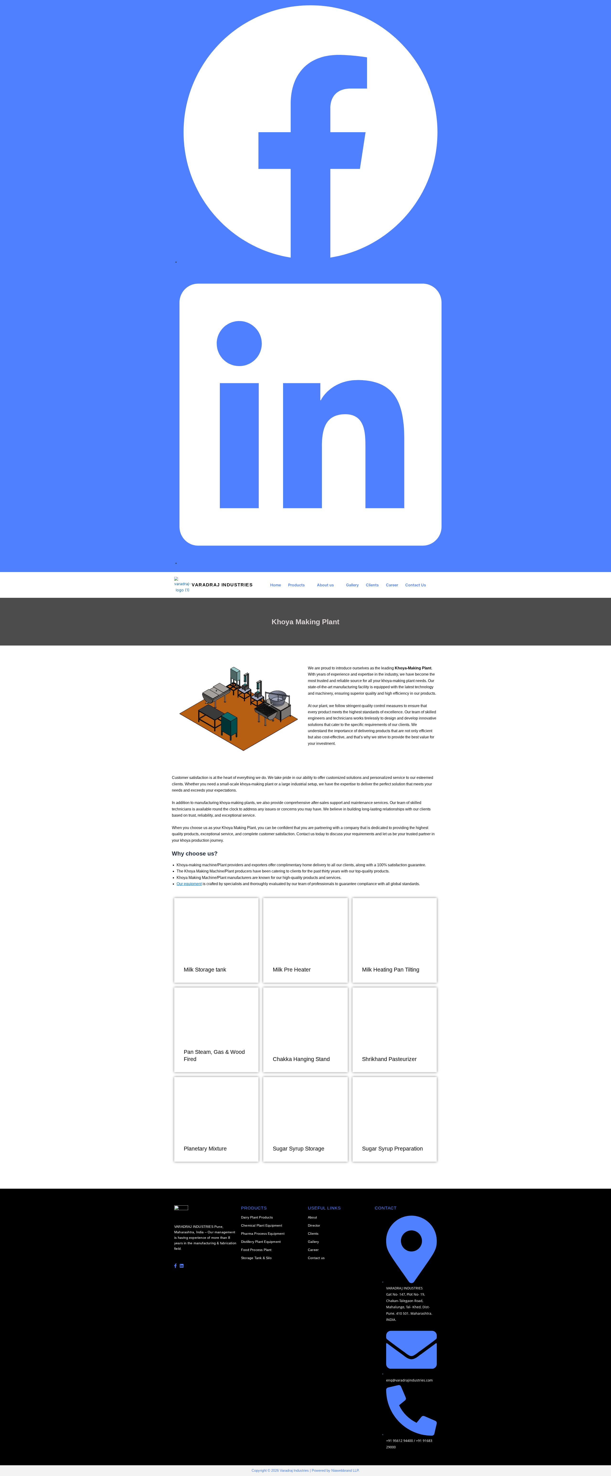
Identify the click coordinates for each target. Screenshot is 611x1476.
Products (296, 585)
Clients (372, 585)
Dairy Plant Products (257, 1217)
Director (314, 1225)
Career (392, 585)
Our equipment (189, 884)
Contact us (316, 1258)
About (312, 1217)
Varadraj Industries (222, 584)
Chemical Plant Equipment (261, 1225)
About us (325, 585)
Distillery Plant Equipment (261, 1242)
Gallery (352, 585)
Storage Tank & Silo (256, 1258)
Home (275, 585)
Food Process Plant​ (256, 1250)
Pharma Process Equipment (262, 1233)
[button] (298, 584)
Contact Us (415, 585)
